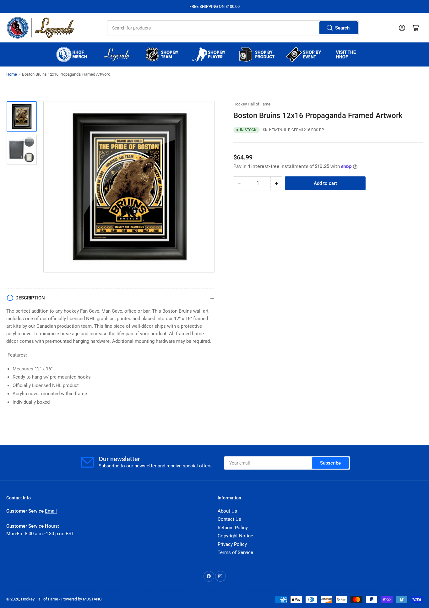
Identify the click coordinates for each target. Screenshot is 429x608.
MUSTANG (92, 599)
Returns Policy (233, 527)
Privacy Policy (232, 544)
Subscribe (330, 463)
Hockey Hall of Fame (251, 104)
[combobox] (233, 27)
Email (51, 511)
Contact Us (229, 519)
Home (11, 74)
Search (342, 28)
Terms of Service (235, 552)
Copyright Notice (235, 536)
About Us (227, 511)
